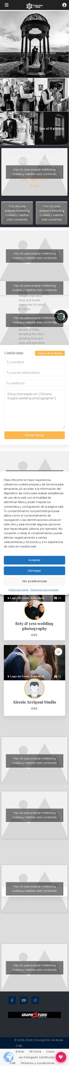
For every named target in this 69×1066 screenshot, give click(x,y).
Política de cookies (18, 589)
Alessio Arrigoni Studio (17, 682)
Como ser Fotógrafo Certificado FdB (32, 1057)
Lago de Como (34, 179)
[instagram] (35, 1000)
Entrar (20, 1051)
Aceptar (35, 560)
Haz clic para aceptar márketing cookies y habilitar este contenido (17, 213)
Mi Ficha (35, 1051)
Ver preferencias (34, 581)
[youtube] (24, 1000)
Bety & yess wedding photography (24, 603)
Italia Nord (37, 597)
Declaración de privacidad (44, 589)
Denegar (34, 570)
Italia (34, 185)
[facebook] (12, 1000)
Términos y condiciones (37, 1063)
